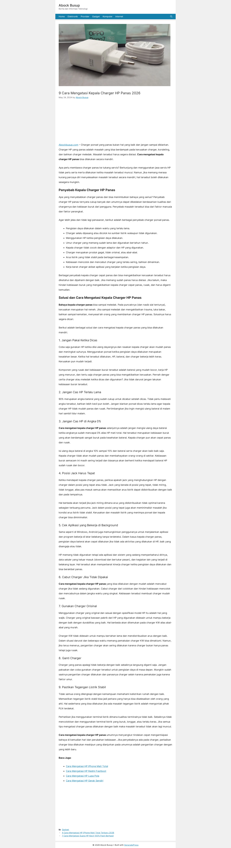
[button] (171, 16)
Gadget (96, 16)
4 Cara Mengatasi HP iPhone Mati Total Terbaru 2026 (88, 832)
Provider (85, 16)
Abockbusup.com (68, 144)
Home (62, 16)
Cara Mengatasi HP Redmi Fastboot (86, 771)
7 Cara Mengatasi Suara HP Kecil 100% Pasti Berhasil (88, 835)
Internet (119, 16)
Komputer (107, 16)
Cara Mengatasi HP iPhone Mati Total (87, 766)
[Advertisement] (115, 122)
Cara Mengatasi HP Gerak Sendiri (84, 780)
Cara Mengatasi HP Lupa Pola (82, 775)
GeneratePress (131, 845)
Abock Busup (69, 5)
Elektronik (73, 16)
